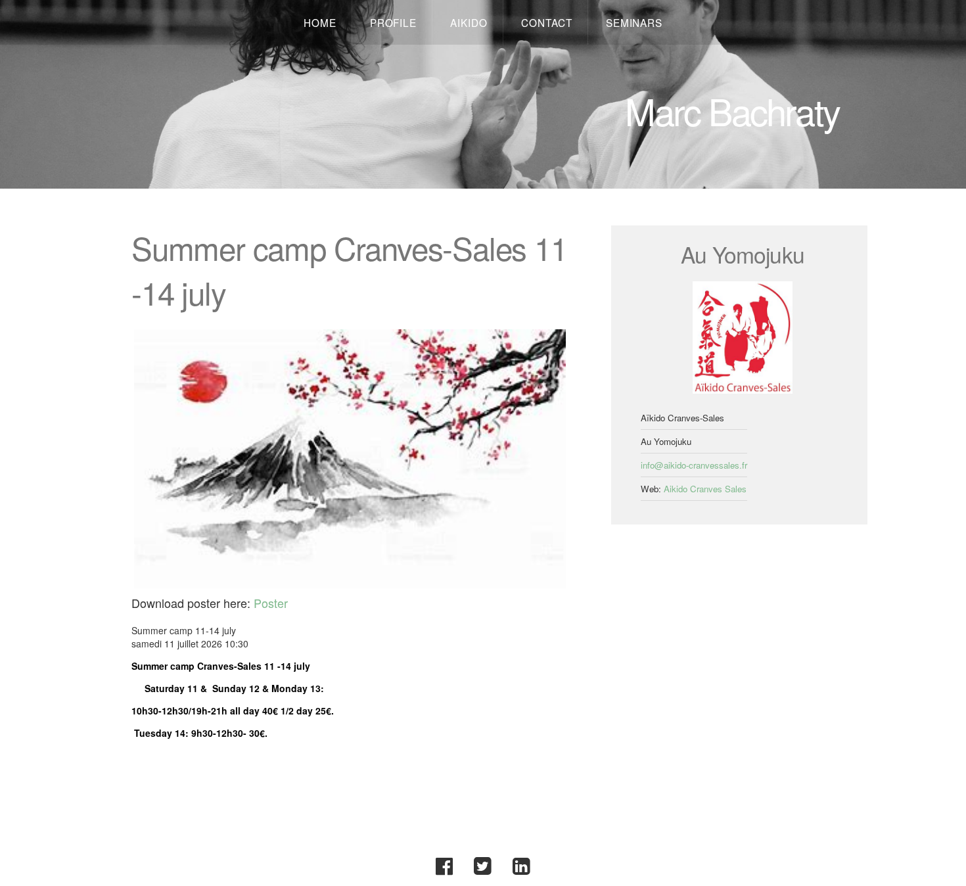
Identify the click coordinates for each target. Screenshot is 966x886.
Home (320, 22)
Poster (271, 602)
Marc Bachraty (732, 110)
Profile (393, 22)
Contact (546, 22)
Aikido (469, 22)
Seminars (634, 22)
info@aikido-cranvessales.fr (694, 465)
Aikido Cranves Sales (705, 488)
